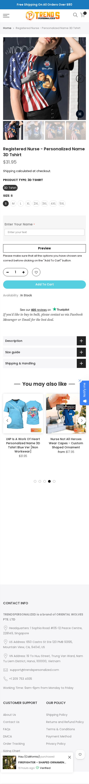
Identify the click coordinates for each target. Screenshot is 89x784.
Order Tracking (14, 744)
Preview (44, 248)
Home (7, 28)
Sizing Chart (11, 751)
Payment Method (58, 736)
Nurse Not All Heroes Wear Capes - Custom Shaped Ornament (66, 443)
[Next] (80, 78)
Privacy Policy (56, 744)
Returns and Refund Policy (65, 722)
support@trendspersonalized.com (34, 670)
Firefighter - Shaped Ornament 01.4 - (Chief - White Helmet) (42, 762)
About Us (9, 715)
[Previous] (9, 78)
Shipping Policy (56, 715)
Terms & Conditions (60, 729)
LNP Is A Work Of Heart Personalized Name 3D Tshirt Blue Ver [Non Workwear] (23, 445)
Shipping (9, 171)
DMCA (7, 736)
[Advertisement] (44, 540)
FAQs (6, 729)
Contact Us (11, 722)
